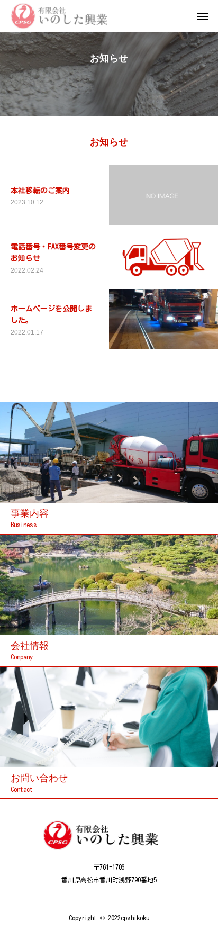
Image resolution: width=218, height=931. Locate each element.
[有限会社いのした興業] (66, 16)
